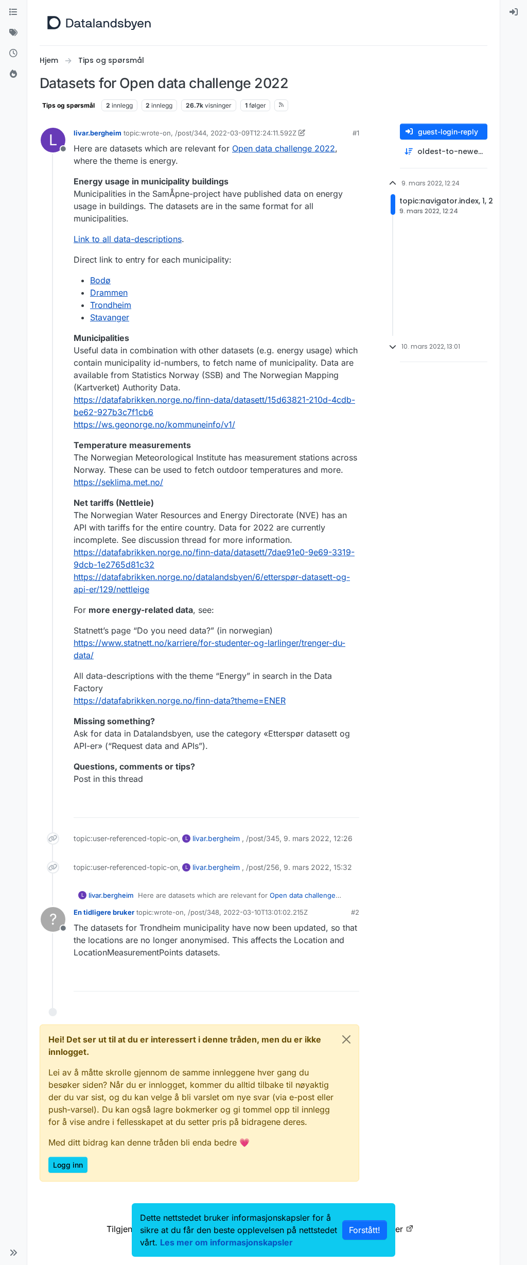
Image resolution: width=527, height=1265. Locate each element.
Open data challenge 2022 (283, 148)
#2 (355, 912)
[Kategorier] (13, 12)
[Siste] (13, 53)
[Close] (346, 1039)
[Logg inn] (513, 12)
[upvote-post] (312, 805)
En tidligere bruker (104, 912)
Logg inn (68, 1164)
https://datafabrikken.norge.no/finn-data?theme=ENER (180, 700)
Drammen (109, 292)
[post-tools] (350, 805)
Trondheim (110, 305)
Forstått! (364, 1230)
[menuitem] (513, 12)
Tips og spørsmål (68, 105)
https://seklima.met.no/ (118, 482)
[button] (13, 1252)
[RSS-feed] (281, 105)
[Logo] (99, 22)
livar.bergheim (97, 133)
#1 (356, 133)
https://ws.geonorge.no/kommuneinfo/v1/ (154, 424)
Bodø (100, 280)
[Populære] (13, 74)
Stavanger (109, 317)
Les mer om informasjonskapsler (226, 1242)
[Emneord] (13, 33)
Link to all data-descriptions (128, 239)
